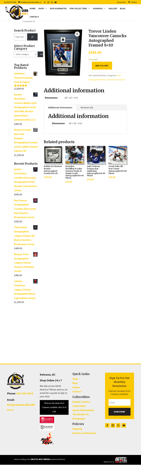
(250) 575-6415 (11, 2)
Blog (122, 8)
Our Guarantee (58, 8)
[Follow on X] (118, 425)
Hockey (122, 79)
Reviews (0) (87, 107)
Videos (76, 387)
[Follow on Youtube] (124, 425)
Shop (41, 8)
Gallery (113, 8)
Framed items (112, 79)
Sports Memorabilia (83, 410)
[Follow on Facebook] (107, 425)
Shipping (77, 428)
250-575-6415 (24, 393)
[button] (77, 34)
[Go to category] (40, 54)
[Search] (32, 36)
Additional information (60, 107)
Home (33, 8)
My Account (121, 2)
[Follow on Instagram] (113, 425)
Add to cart (102, 65)
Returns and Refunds (84, 433)
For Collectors (78, 8)
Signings (98, 8)
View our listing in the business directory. (39, 459)
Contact (34, 16)
